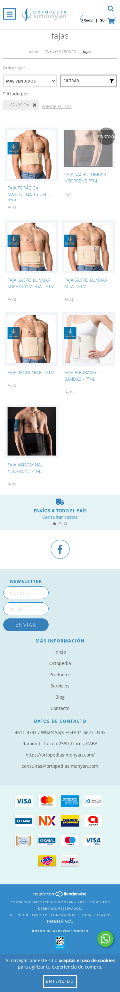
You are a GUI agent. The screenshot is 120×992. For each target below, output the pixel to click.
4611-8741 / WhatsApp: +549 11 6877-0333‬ (60, 732)
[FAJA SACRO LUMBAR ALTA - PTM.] (89, 247)
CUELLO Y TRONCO (60, 51)
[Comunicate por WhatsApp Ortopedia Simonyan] (105, 939)
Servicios (60, 686)
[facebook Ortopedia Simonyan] (60, 549)
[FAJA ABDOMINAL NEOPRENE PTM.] (32, 432)
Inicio (33, 51)
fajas (11, 207)
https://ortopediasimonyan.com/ (60, 755)
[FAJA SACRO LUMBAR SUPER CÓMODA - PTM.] (32, 247)
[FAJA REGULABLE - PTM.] (32, 339)
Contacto (60, 708)
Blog (60, 697)
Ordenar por (14, 68)
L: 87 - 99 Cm (17, 105)
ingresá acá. (60, 921)
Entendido (60, 981)
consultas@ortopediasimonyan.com (60, 766)
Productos (60, 674)
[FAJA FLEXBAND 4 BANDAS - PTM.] (89, 339)
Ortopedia (60, 663)
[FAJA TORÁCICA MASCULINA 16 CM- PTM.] (32, 155)
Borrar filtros (57, 106)
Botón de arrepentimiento (60, 931)
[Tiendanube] (60, 895)
